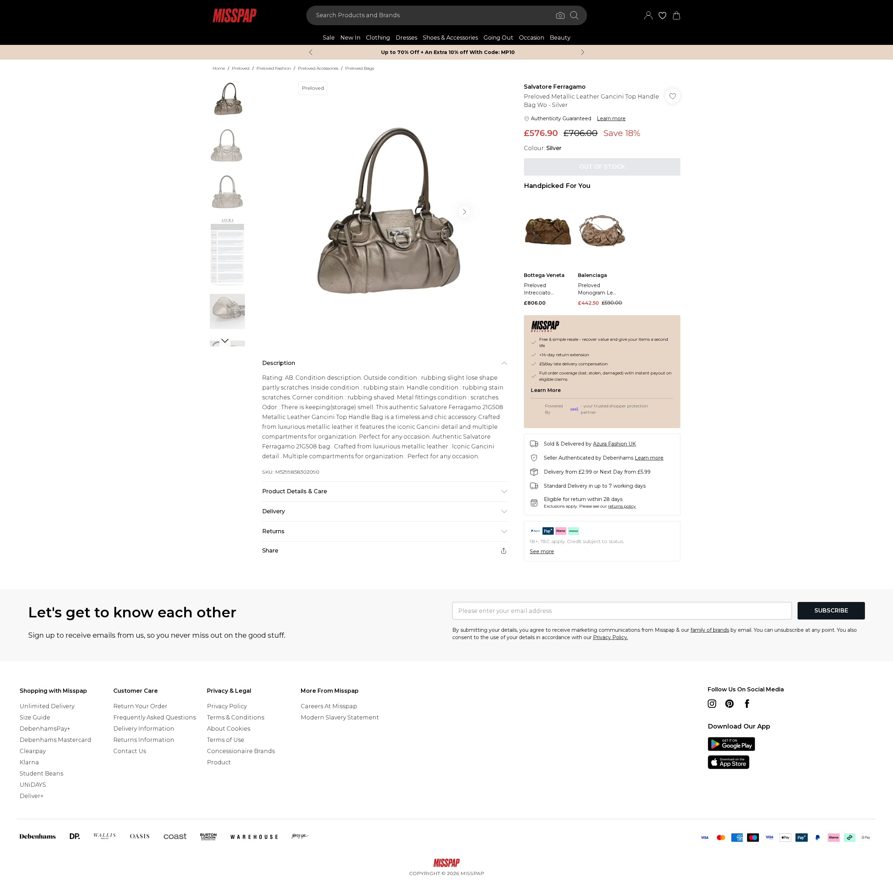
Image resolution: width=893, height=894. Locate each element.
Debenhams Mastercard (55, 740)
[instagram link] (712, 703)
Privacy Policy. (610, 637)
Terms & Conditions (235, 717)
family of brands (710, 630)
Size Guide (35, 717)
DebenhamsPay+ (45, 728)
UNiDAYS (33, 784)
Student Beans (41, 773)
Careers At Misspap (329, 706)
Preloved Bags (359, 68)
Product (219, 762)
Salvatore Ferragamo (555, 86)
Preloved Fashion (273, 68)
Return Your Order (140, 706)
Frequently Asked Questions (154, 717)
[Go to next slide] (464, 211)
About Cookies (228, 728)
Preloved (240, 68)
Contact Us (129, 751)
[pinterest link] (729, 703)
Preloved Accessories (318, 68)
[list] (384, 211)
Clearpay (33, 751)
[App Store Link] (731, 753)
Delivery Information (143, 728)
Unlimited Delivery (47, 706)
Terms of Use (225, 740)
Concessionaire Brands (241, 751)
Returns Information (143, 740)
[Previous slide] (310, 52)
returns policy (622, 506)
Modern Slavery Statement (340, 717)
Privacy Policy (227, 706)
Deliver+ (32, 796)
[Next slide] (582, 52)
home (219, 68)
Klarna (29, 762)
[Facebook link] (747, 703)
